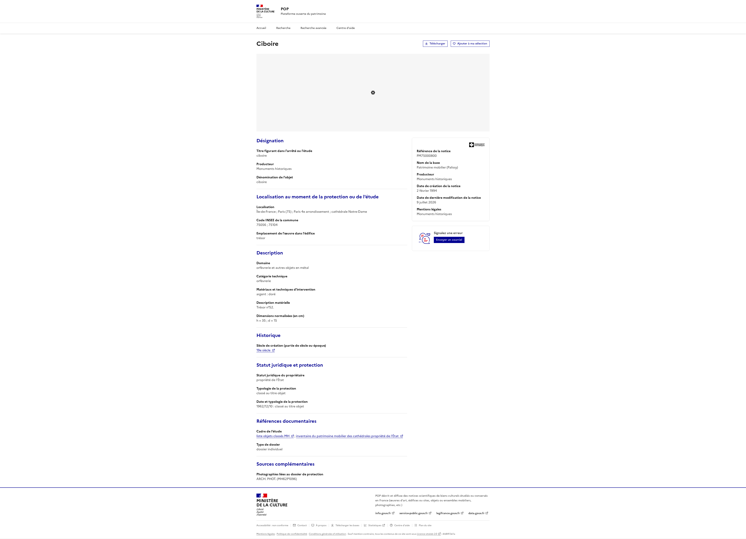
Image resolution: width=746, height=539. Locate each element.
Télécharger (437, 44)
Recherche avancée (313, 28)
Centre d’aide (402, 525)
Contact (302, 525)
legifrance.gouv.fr (448, 513)
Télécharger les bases (347, 525)
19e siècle (263, 350)
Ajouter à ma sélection (472, 44)
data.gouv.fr (476, 513)
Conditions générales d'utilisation (327, 534)
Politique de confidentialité (292, 534)
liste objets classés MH (272, 436)
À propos (321, 525)
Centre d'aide (345, 28)
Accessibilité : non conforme (272, 525)
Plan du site (425, 525)
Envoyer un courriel (449, 240)
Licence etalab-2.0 (427, 534)
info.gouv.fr (383, 513)
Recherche (283, 28)
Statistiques (374, 525)
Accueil (261, 28)
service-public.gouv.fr (413, 513)
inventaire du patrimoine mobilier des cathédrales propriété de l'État (347, 436)
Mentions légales (265, 534)
